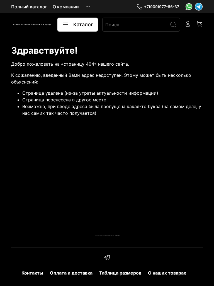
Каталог (83, 24)
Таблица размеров (120, 273)
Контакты (32, 273)
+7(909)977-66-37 (161, 6)
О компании (66, 6)
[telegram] (107, 258)
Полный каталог (29, 6)
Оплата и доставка (71, 273)
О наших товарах (167, 273)
